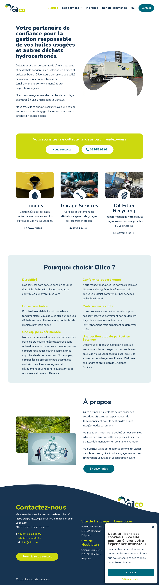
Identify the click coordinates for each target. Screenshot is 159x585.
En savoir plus (33, 228)
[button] (152, 527)
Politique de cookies (131, 579)
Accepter (131, 572)
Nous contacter (62, 149)
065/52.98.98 (98, 149)
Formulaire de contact (37, 556)
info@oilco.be (30, 542)
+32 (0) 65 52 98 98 (29, 534)
